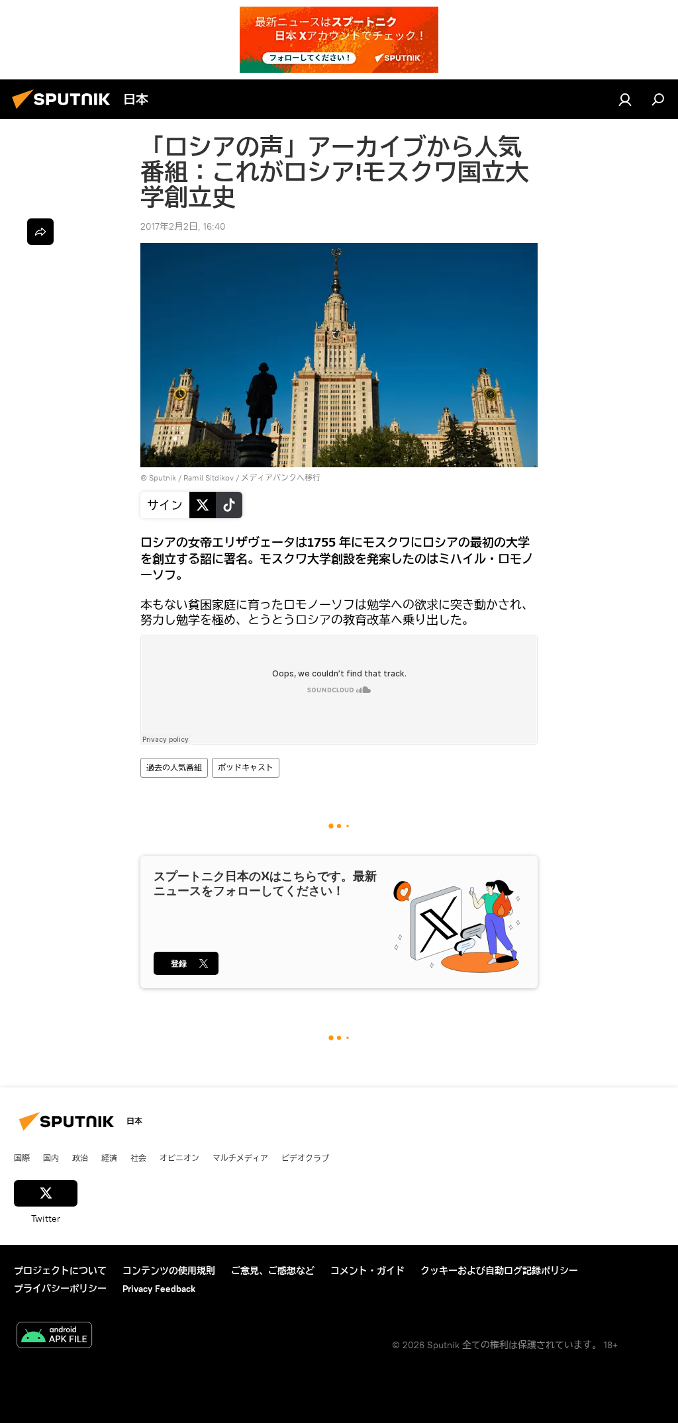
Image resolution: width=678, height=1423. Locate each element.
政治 (80, 1158)
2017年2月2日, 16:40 (183, 226)
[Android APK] (54, 1337)
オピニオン (179, 1158)
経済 (109, 1158)
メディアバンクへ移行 (280, 477)
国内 (51, 1158)
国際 (22, 1158)
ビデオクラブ (305, 1158)
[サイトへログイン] (625, 99)
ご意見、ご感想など (273, 1271)
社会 (138, 1158)
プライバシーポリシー (60, 1289)
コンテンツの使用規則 (168, 1271)
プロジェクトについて (60, 1271)
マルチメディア (240, 1158)
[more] (40, 231)
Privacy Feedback (158, 1289)
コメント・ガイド (367, 1271)
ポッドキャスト (245, 767)
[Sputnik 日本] (65, 110)
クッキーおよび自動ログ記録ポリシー (499, 1271)
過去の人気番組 (174, 767)
